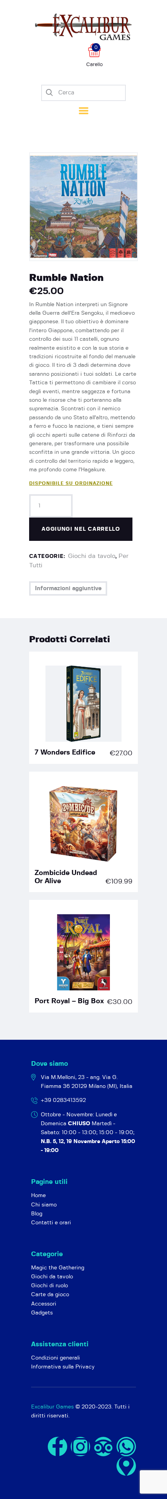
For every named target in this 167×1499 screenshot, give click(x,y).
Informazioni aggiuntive (68, 588)
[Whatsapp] (126, 1446)
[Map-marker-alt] (126, 1466)
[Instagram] (80, 1446)
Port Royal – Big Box (69, 1001)
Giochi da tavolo (91, 556)
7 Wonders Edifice (65, 752)
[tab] (68, 588)
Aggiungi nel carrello (81, 529)
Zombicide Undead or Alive (66, 877)
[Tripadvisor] (103, 1446)
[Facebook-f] (57, 1446)
